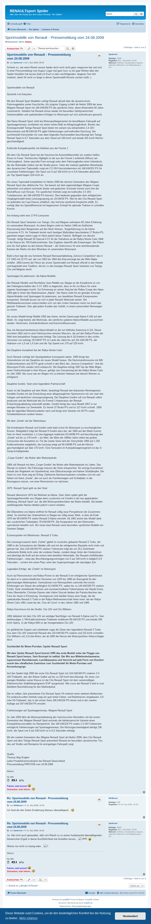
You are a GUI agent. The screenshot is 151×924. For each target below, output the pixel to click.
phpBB (66, 899)
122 (118, 802)
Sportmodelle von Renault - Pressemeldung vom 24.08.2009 (54, 38)
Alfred (21, 42)
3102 (119, 58)
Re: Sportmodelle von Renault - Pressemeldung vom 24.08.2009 (37, 800)
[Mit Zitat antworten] (99, 55)
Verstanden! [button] (130, 916)
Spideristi (113, 54)
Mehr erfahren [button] (28, 918)
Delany (28, 42)
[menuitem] (27, 24)
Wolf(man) (113, 798)
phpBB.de (88, 903)
